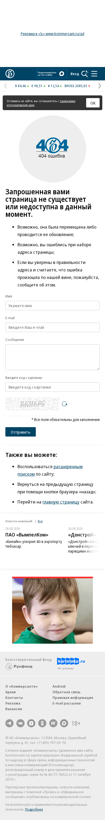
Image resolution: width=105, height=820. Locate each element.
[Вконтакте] (20, 723)
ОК (93, 103)
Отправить (20, 432)
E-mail (10, 318)
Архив (10, 691)
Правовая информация (72, 697)
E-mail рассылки (66, 703)
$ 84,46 (20, 85)
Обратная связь (66, 691)
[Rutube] (53, 723)
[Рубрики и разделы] (94, 74)
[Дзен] (31, 723)
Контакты (14, 697)
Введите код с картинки (23, 377)
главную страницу (61, 502)
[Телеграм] (9, 723)
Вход (75, 73)
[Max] (64, 723)
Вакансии (13, 708)
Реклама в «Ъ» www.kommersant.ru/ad (52, 33)
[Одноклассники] (42, 723)
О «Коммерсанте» (21, 686)
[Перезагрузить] (65, 404)
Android (58, 686)
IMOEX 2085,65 (75, 85)
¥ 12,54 (53, 85)
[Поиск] (85, 74)
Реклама (12, 703)
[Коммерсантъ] (10, 73)
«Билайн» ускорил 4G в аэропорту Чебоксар (33, 544)
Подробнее (34, 809)
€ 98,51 (37, 85)
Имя (8, 296)
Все (40, 521)
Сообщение (14, 339)
